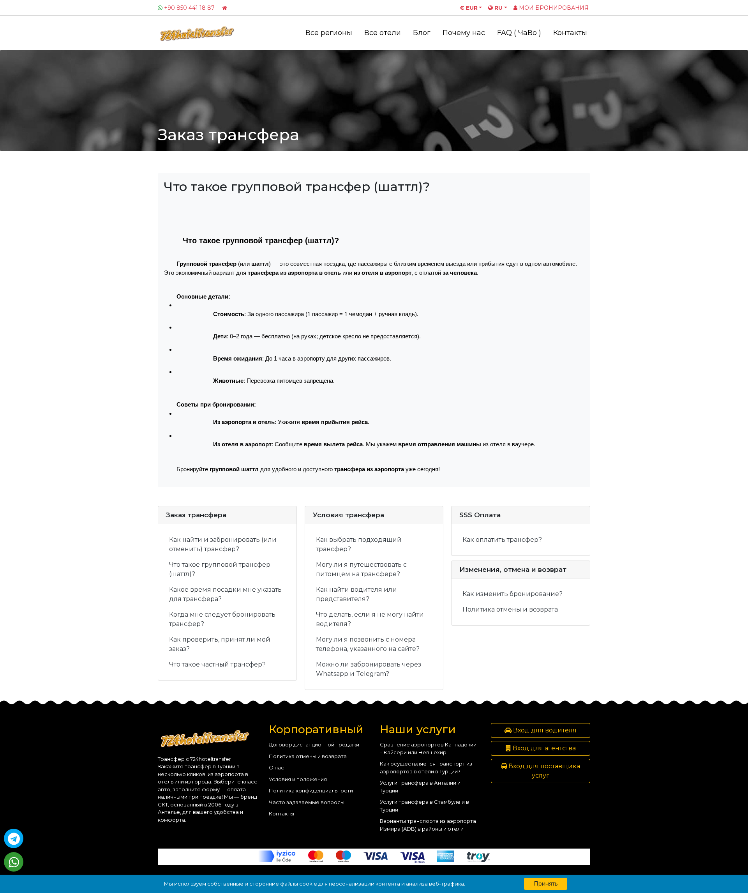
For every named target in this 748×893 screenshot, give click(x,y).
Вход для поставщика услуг (543, 770)
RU (498, 7)
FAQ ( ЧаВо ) (519, 32)
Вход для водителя (544, 730)
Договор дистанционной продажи (314, 744)
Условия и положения (298, 779)
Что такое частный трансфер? (217, 664)
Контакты (570, 32)
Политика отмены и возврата (510, 609)
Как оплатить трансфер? (502, 539)
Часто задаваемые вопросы (306, 802)
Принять (545, 883)
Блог (421, 32)
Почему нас (464, 32)
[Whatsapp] (13, 862)
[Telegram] (13, 838)
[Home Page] (224, 7)
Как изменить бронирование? (512, 594)
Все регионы (328, 32)
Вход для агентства (543, 748)
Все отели (382, 32)
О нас (276, 767)
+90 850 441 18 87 (189, 7)
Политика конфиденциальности (311, 790)
